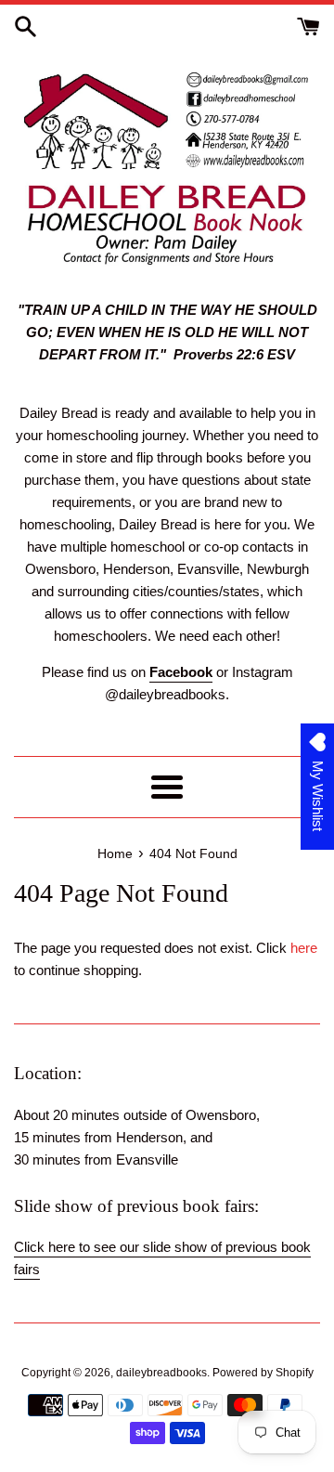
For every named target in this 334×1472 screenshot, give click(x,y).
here (303, 948)
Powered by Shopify (263, 1372)
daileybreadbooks (161, 1372)
